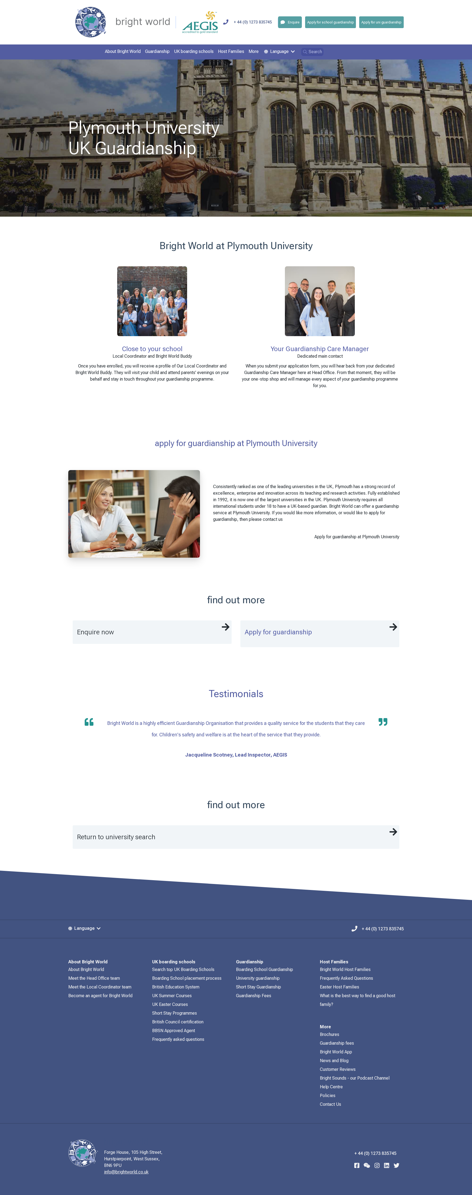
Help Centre (331, 1086)
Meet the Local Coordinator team (99, 987)
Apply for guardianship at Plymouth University (356, 536)
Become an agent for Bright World (100, 995)
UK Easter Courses (170, 1004)
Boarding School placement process (187, 978)
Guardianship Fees (253, 995)
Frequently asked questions (178, 1039)
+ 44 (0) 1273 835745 (253, 22)
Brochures (329, 1034)
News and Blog (334, 1060)
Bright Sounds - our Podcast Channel (355, 1078)
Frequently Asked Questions (346, 978)
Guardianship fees (337, 1043)
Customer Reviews (338, 1069)
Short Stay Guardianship (258, 987)
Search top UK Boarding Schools (183, 969)
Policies (327, 1095)
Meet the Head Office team (94, 978)
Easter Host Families (339, 987)
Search (315, 51)
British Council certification (177, 1021)
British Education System (175, 987)
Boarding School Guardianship (264, 969)
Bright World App (336, 1051)
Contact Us (330, 1104)
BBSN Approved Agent (173, 1030)
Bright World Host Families (345, 969)
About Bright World (86, 969)
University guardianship (258, 978)
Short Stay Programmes (174, 1013)
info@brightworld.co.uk (126, 1172)
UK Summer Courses (172, 995)
